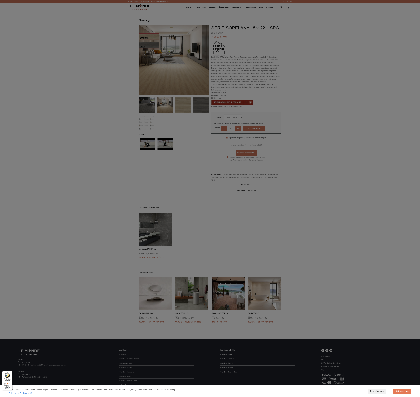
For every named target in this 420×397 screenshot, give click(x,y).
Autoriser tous (402, 391)
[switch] (7, 387)
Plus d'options (377, 391)
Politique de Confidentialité (20, 393)
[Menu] (11, 372)
